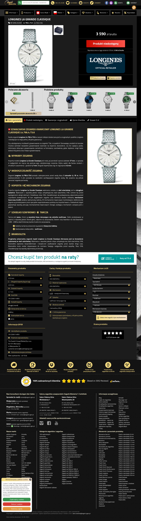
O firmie (121, 404)
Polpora (23, 467)
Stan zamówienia (124, 418)
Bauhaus (9, 448)
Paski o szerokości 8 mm (126, 436)
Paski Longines (103, 473)
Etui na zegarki (103, 448)
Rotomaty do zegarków (106, 495)
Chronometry (44, 438)
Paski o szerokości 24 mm (127, 469)
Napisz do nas (123, 402)
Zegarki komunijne (124, 424)
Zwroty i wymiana (124, 422)
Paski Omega (103, 479)
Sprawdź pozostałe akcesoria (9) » (23, 113)
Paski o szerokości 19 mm (127, 459)
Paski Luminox (103, 475)
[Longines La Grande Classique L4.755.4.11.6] (51, 100)
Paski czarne (122, 485)
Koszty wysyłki (103, 416)
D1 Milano (9, 475)
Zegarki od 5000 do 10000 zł (70, 475)
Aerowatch (9, 436)
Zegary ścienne (66, 481)
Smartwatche (44, 440)
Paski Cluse (102, 463)
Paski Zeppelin (103, 489)
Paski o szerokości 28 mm (127, 473)
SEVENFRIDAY (25, 477)
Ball (7, 446)
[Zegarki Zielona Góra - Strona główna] (10, 2)
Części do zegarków (105, 400)
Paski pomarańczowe (125, 491)
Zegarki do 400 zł (67, 465)
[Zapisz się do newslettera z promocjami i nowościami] (134, 7)
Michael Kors (25, 452)
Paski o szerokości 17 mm (127, 454)
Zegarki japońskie (45, 463)
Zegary (64, 479)
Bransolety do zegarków (106, 446)
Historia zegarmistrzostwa (107, 412)
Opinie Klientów (78, 120)
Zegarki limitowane (45, 469)
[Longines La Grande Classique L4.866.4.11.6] (108, 100)
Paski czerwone (123, 487)
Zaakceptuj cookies (17, 499)
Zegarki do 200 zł (67, 461)
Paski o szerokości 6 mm (126, 434)
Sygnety (101, 497)
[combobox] (35, 3)
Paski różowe (123, 493)
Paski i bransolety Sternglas (107, 491)
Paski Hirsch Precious (105, 471)
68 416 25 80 (46, 407)
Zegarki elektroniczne (46, 461)
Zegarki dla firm (123, 420)
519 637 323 (15, 414)
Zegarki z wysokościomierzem (71, 456)
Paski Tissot (102, 487)
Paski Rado (102, 483)
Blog (100, 397)
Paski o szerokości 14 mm (127, 448)
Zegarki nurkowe (45, 479)
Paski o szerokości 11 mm (127, 442)
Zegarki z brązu (44, 452)
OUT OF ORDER (26, 463)
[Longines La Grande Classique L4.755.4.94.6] (70, 100)
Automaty (43, 436)
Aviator (8, 444)
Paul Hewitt (25, 465)
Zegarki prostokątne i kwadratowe (46, 484)
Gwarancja (102, 408)
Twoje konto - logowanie (106, 424)
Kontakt (121, 397)
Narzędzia (102, 454)
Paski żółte (122, 499)
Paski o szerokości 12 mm (127, 444)
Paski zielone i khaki (125, 497)
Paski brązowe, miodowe (126, 483)
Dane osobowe (103, 402)
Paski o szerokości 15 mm (127, 450)
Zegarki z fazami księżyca (70, 446)
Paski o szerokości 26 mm (127, 471)
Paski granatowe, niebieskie (127, 489)
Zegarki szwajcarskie (68, 436)
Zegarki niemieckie (45, 477)
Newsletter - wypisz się (106, 422)
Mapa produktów (104, 418)
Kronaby (24, 434)
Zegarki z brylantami (68, 442)
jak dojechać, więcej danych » (48, 410)
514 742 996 (15, 409)
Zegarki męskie (44, 444)
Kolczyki (101, 450)
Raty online (122, 412)
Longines (24, 440)
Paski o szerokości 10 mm (127, 440)
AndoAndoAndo (11, 440)
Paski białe (122, 479)
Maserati (24, 448)
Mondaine (24, 454)
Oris (22, 461)
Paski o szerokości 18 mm (127, 456)
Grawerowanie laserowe (106, 410)
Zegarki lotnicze (44, 471)
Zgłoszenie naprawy (105, 426)
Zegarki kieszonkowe (46, 465)
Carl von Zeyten (11, 465)
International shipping (105, 414)
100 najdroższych (45, 434)
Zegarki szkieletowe (68, 434)
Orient (23, 459)
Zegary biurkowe (67, 483)
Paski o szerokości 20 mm (127, 461)
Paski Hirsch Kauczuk (105, 467)
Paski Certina (103, 461)
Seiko (23, 475)
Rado (23, 469)
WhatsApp (16, 426)
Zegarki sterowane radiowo (48, 487)
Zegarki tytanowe (67, 440)
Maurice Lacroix (26, 450)
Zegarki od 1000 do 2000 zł (70, 471)
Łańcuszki (102, 452)
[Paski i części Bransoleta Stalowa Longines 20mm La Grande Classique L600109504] (32, 100)
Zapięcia (101, 503)
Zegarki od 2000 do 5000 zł (70, 473)
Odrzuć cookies (16, 504)
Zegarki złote (66, 459)
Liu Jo (23, 438)
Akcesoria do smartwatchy (107, 438)
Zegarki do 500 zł (67, 467)
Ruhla (23, 471)
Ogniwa (101, 459)
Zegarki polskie (44, 481)
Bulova (8, 461)
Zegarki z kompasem (68, 448)
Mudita (23, 456)
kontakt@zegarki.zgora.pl (28, 397)
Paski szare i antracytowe (127, 495)
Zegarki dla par (44, 446)
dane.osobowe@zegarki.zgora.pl (81, 513)
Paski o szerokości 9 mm (126, 438)
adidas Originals (11, 434)
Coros (8, 473)
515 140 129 (15, 403)
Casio (8, 467)
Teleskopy (102, 499)
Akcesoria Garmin (104, 434)
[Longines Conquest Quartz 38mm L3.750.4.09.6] (127, 100)
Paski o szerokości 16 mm (127, 452)
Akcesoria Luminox (104, 436)
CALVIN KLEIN (10, 463)
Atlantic (8, 442)
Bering (8, 456)
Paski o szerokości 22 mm (127, 465)
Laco (22, 436)
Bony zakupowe (104, 442)
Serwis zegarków (124, 416)
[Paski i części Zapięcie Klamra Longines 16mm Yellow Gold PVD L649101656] (14, 100)
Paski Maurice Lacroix (105, 477)
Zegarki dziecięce (45, 459)
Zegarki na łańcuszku (46, 475)
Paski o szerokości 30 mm (127, 475)
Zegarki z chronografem (69, 444)
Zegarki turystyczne (68, 438)
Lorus (23, 442)
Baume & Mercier (11, 454)
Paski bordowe (123, 481)
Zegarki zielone (44, 450)
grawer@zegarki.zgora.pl (27, 420)
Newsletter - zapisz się (106, 420)
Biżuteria (101, 440)
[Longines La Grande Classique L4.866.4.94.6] (89, 100)
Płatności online (124, 408)
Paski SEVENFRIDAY (105, 485)
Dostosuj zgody (16, 508)
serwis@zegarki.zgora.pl (27, 414)
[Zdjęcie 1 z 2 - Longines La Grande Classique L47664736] (30, 55)
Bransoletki (102, 444)
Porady (121, 410)
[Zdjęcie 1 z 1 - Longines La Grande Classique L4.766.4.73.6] (109, 156)
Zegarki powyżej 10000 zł (70, 477)
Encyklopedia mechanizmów (107, 404)
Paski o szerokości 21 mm (127, 463)
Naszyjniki (102, 456)
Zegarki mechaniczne (46, 473)
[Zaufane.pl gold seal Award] (26, 381)
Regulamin (122, 414)
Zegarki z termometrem (69, 452)
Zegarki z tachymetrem (69, 450)
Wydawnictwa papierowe (107, 502)
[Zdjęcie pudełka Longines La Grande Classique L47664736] (58, 30)
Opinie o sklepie (123, 406)
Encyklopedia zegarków (106, 406)
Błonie (8, 459)
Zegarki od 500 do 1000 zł (70, 469)
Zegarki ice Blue (44, 448)
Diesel (8, 477)
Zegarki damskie (45, 442)
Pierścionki (102, 493)
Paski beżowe (123, 477)
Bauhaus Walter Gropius (11, 451)
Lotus (23, 444)
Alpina (8, 438)
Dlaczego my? (123, 400)
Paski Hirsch (102, 465)
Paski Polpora (103, 481)
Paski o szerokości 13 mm (127, 446)
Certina (8, 469)
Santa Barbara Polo (27, 473)
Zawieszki (102, 506)
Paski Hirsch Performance (107, 469)
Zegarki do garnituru (46, 456)
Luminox (24, 446)
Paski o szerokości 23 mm (127, 467)
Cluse (8, 471)
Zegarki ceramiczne (46, 454)
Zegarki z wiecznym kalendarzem (72, 454)
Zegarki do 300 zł (67, 463)
